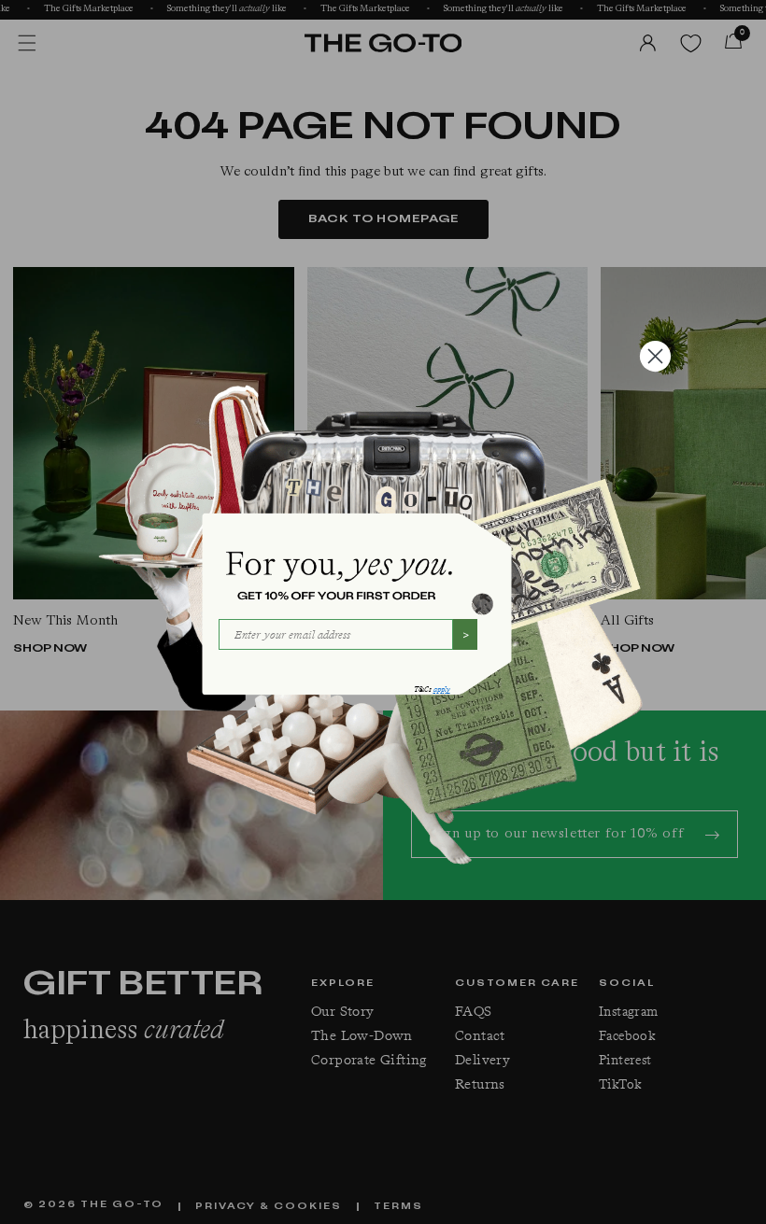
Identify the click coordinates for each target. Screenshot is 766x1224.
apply (441, 689)
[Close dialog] (655, 356)
